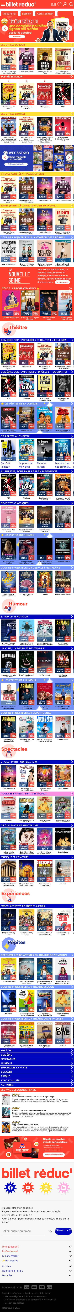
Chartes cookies (39, 1296)
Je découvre (62, 282)
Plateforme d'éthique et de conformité (23, 1299)
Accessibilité (50, 1299)
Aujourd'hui (9, 13)
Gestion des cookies (14, 1302)
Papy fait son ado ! (20, 1124)
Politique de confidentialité (37, 1293)
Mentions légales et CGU (17, 1296)
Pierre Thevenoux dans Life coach (27, 1096)
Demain (26, 13)
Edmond (15, 1110)
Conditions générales (12, 1293)
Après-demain (45, 13)
